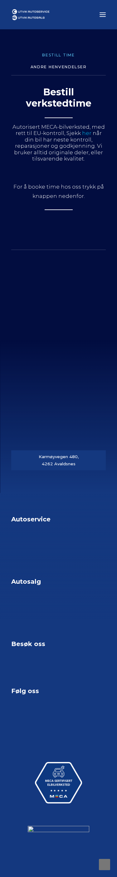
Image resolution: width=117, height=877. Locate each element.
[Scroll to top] (104, 864)
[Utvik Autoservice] (58, 14)
